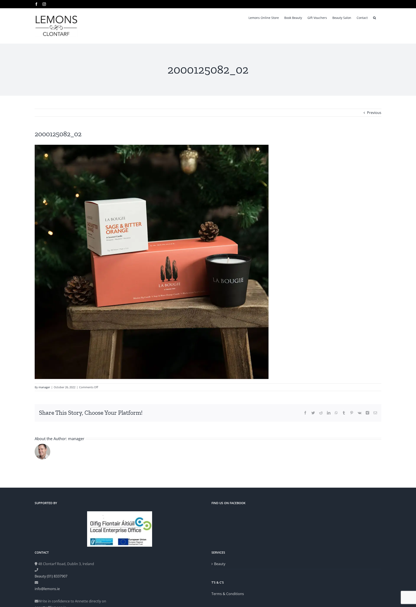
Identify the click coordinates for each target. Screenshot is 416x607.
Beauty (219, 563)
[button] (374, 17)
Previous (374, 112)
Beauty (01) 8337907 (51, 576)
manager (44, 387)
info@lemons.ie (47, 588)
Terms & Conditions (227, 593)
